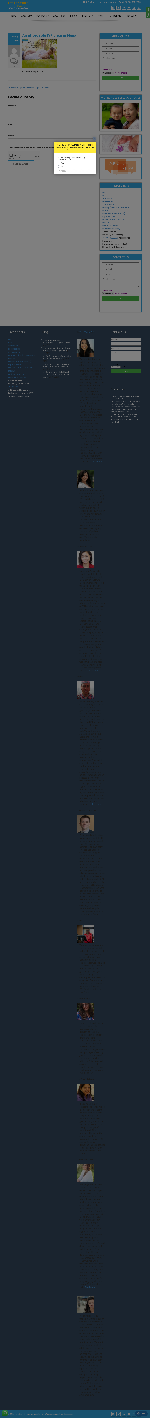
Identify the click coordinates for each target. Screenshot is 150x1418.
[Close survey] (94, 139)
